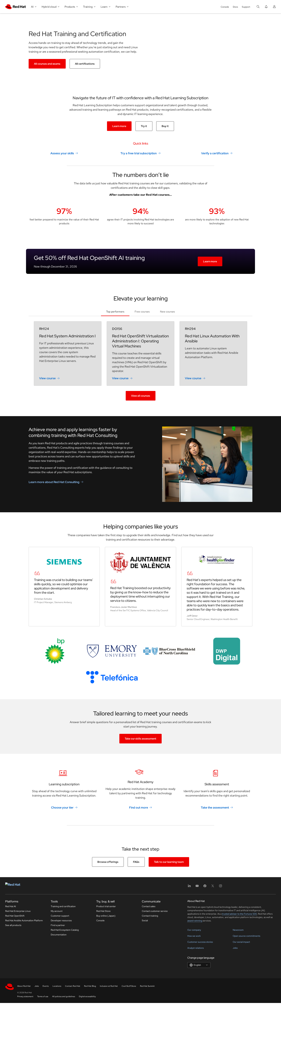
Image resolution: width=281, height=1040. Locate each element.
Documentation (59, 934)
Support (246, 6)
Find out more (138, 807)
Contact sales (148, 906)
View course (47, 378)
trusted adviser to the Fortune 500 (239, 913)
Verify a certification (214, 153)
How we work (194, 935)
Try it (144, 126)
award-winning (194, 920)
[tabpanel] (140, 361)
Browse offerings (107, 862)
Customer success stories (200, 941)
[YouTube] (197, 887)
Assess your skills (62, 153)
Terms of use (42, 996)
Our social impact (241, 941)
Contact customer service (155, 911)
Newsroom (238, 929)
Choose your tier (62, 807)
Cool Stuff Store (129, 986)
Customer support (60, 915)
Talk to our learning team (169, 862)
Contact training (150, 915)
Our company (194, 929)
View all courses (140, 395)
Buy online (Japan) (105, 915)
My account (56, 911)
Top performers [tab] (115, 311)
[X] (213, 887)
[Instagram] (220, 887)
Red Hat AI (10, 906)
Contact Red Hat (72, 986)
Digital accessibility (87, 996)
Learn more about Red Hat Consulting (54, 482)
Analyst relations (195, 947)
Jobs (235, 947)
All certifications (85, 63)
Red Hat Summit (147, 986)
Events (46, 986)
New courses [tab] (167, 311)
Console (225, 6)
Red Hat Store (103, 911)
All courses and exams (47, 63)
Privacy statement (25, 996)
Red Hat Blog (90, 986)
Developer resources (61, 920)
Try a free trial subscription (138, 153)
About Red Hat (24, 986)
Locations (57, 986)
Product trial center (106, 906)
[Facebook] (205, 887)
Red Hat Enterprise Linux (18, 911)
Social (145, 920)
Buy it (165, 126)
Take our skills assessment (140, 738)
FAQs (136, 862)
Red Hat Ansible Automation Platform (24, 920)
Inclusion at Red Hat (109, 986)
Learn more (119, 126)
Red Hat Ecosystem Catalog (65, 929)
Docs (235, 6)
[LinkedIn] (189, 887)
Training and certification (63, 906)
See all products (13, 925)
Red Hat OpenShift (14, 915)
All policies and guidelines (63, 996)
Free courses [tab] (142, 311)
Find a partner (58, 925)
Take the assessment (215, 807)
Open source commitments (246, 935)
